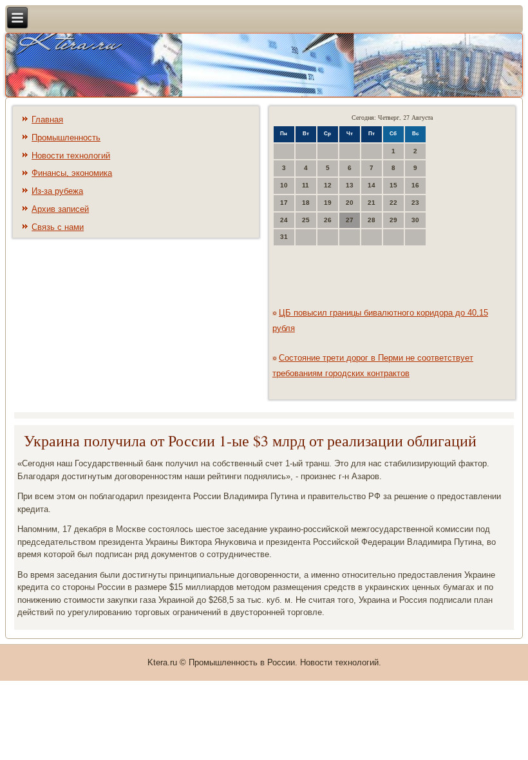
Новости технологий (71, 155)
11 (305, 185)
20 (350, 202)
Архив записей (60, 209)
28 (371, 219)
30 (415, 219)
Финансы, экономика (72, 173)
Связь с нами (58, 227)
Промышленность (66, 137)
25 (306, 219)
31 (284, 236)
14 (371, 185)
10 (284, 185)
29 (393, 219)
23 (415, 202)
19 (328, 202)
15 (393, 185)
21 (371, 202)
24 (284, 219)
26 (328, 219)
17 (284, 202)
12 (328, 185)
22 (393, 202)
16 (415, 185)
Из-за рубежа (57, 191)
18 (306, 202)
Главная (47, 119)
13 (350, 185)
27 (350, 219)
